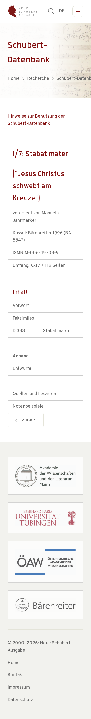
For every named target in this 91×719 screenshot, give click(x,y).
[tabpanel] (45, 60)
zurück (28, 420)
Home (14, 663)
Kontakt (16, 675)
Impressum (19, 687)
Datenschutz (20, 700)
